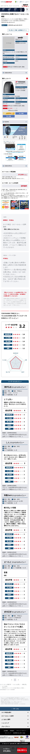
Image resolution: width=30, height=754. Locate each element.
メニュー (10, 5)
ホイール (6, 5)
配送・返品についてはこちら (11, 229)
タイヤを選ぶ (5, 686)
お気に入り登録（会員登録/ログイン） (19, 30)
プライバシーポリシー (21, 730)
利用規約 (12, 730)
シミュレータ (16, 5)
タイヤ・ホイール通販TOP (5, 684)
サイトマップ (8, 733)
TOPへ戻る (16, 708)
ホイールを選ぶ (16, 684)
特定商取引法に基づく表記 (19, 733)
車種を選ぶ (24, 684)
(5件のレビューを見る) (13, 110)
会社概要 (6, 730)
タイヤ (2, 5)
